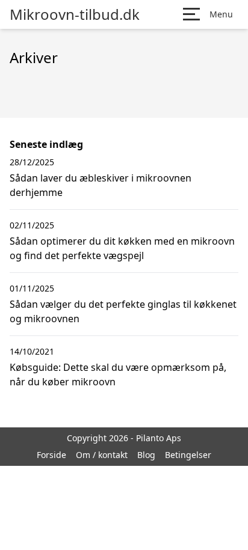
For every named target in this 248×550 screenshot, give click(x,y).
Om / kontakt (102, 454)
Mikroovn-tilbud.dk (75, 14)
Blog (146, 454)
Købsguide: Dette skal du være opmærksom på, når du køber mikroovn (118, 374)
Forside (51, 454)
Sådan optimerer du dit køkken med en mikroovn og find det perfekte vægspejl (122, 248)
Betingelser (188, 454)
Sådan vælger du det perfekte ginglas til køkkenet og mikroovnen (123, 311)
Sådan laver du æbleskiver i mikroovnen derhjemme (100, 185)
